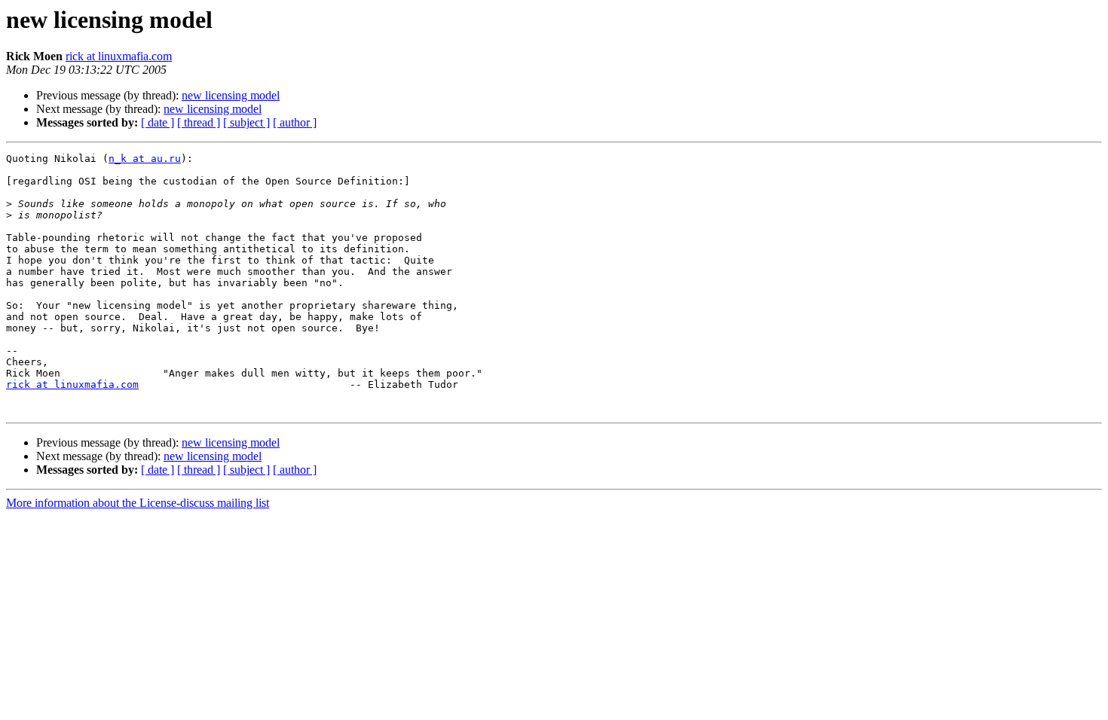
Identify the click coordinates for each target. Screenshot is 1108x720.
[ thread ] (198, 122)
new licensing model (231, 95)
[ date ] (157, 122)
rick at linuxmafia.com (119, 56)
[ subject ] (246, 122)
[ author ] (295, 122)
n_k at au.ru (145, 158)
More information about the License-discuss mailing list (137, 502)
